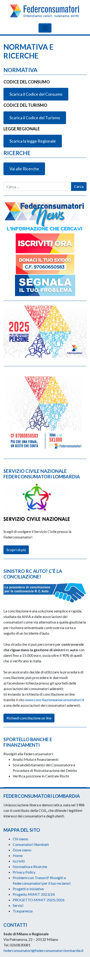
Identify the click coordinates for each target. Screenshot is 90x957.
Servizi (18, 905)
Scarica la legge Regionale (32, 141)
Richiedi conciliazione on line (28, 718)
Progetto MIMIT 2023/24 (34, 894)
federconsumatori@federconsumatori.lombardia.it (43, 950)
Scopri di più (16, 549)
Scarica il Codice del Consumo (35, 94)
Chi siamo (20, 839)
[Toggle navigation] (45, 28)
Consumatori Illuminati (31, 844)
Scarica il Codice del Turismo (34, 117)
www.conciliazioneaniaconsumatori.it (54, 699)
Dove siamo (22, 850)
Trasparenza (23, 911)
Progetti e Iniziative (28, 889)
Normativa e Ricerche (30, 866)
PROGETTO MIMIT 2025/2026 (39, 900)
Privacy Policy (24, 872)
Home (18, 855)
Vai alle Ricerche (24, 168)
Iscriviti (19, 861)
